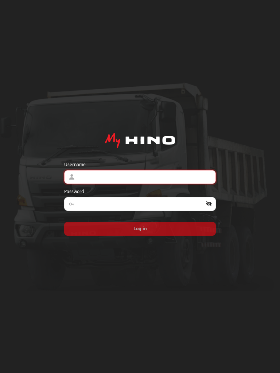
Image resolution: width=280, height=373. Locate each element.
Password (74, 191)
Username (75, 164)
